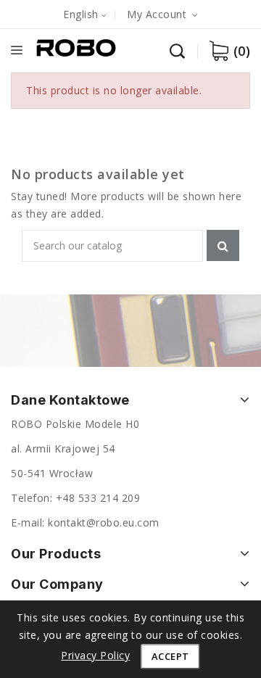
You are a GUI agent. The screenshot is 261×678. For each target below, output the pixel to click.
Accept (170, 656)
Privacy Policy (95, 655)
